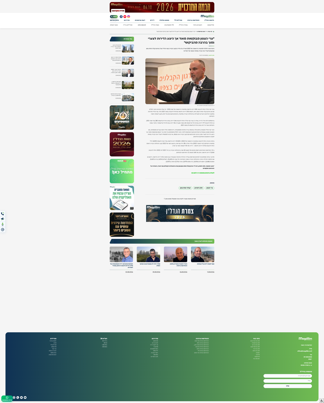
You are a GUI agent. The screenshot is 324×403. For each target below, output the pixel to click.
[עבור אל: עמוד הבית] (207, 16)
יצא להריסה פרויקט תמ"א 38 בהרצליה (116, 94)
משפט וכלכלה (164, 20)
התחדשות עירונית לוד (203, 350)
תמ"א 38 (103, 338)
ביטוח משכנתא (154, 348)
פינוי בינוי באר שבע (255, 340)
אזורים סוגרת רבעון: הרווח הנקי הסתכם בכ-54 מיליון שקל (116, 59)
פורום (55, 343)
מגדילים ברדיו (127, 25)
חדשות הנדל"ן (209, 20)
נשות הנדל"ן (155, 25)
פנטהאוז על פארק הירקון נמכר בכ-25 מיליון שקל (116, 83)
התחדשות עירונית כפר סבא (202, 340)
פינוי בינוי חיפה (256, 350)
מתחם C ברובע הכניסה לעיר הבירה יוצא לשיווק (116, 47)
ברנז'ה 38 (104, 340)
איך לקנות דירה (154, 344)
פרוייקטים (257, 356)
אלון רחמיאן (198, 188)
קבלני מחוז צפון (185, 188)
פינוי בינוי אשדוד (256, 343)
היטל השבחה (154, 352)
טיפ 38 (105, 343)
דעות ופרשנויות (140, 20)
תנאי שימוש (53, 352)
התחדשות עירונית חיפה (203, 348)
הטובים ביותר (197, 25)
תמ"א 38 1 (104, 344)
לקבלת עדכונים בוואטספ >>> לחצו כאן (202, 173)
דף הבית (210, 31)
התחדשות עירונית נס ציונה (202, 346)
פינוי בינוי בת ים (256, 344)
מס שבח (156, 346)
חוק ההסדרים (154, 356)
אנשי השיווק (114, 25)
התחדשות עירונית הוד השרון (201, 352)
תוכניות (258, 352)
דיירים (152, 20)
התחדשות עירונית (193, 20)
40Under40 (142, 25)
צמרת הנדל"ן (183, 25)
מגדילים (53, 338)
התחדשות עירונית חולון (203, 343)
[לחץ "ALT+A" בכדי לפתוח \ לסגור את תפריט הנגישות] (321, 400)
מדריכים (127, 20)
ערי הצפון (209, 188)
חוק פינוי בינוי (256, 358)
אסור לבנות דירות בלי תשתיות (205, 264)
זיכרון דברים (155, 343)
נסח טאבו (155, 340)
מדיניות (258, 354)
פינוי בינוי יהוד (256, 348)
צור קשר (54, 348)
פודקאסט (210, 25)
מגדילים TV (178, 20)
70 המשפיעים (169, 25)
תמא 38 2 (104, 346)
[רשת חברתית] (128, 16)
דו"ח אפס (155, 350)
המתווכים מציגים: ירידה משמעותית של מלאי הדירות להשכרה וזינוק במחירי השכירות (121, 265)
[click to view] (162, 7)
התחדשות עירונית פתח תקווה (201, 344)
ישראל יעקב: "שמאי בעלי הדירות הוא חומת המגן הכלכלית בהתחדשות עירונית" (115, 71)
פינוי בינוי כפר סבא (255, 346)
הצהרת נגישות (52, 350)
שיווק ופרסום (114, 20)
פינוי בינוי (256, 338)
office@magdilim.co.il (304, 351)
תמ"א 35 (156, 354)
